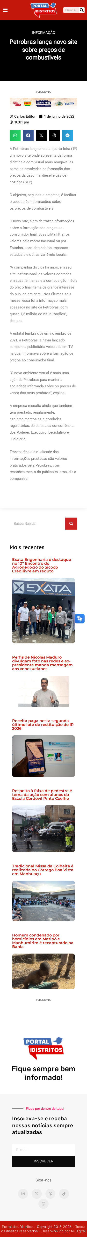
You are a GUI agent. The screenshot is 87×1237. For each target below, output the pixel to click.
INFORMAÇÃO (43, 33)
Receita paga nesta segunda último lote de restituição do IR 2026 (43, 724)
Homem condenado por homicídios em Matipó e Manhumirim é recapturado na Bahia (42, 941)
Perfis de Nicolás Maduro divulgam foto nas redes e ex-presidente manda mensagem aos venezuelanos (42, 663)
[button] (15, 135)
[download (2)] (43, 103)
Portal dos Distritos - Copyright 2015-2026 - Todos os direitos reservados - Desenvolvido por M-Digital (43, 1229)
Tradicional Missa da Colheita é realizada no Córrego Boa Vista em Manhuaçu (42, 870)
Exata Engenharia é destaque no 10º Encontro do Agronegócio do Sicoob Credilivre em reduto (41, 565)
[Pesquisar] (82, 10)
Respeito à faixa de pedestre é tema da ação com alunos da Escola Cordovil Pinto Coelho (42, 794)
